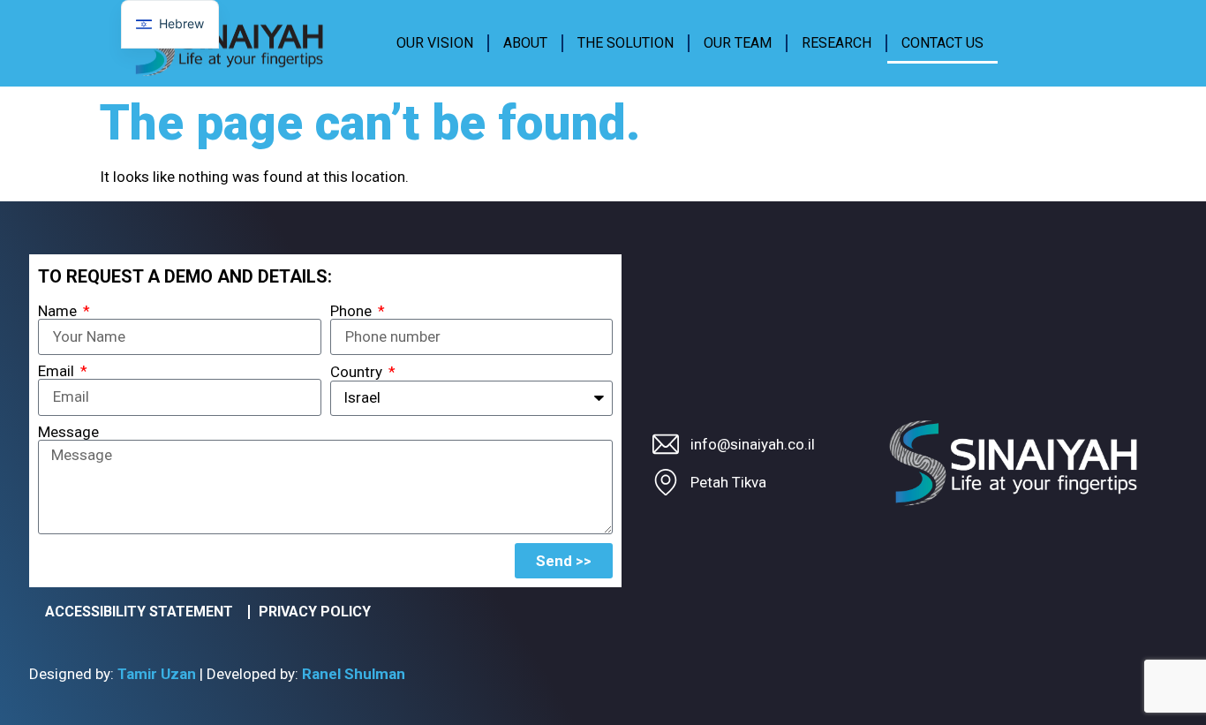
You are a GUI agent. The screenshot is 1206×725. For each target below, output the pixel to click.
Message (68, 432)
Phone (352, 311)
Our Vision (434, 42)
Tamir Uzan (156, 674)
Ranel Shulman (353, 674)
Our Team (738, 42)
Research (836, 42)
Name (59, 311)
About (525, 42)
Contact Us (942, 42)
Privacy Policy (315, 611)
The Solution (625, 42)
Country (358, 372)
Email (58, 371)
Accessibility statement (139, 611)
